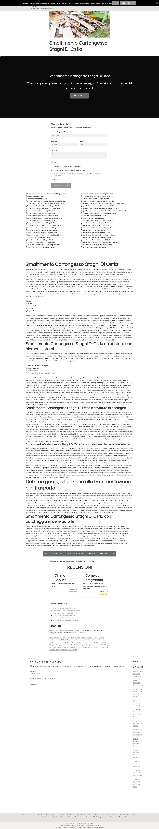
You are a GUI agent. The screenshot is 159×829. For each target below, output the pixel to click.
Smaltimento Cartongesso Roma (64, 608)
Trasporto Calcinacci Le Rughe (137, 723)
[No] (157, 3)
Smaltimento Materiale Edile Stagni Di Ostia (74, 645)
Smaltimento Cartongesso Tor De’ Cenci (66, 611)
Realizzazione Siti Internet (62, 827)
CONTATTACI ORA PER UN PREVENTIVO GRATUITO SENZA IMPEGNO (79, 554)
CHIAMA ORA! (79, 96)
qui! (85, 170)
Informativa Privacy (65, 825)
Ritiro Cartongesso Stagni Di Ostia (96, 647)
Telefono (54, 141)
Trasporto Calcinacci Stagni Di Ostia (79, 640)
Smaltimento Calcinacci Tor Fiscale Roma (138, 773)
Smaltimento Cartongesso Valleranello (66, 620)
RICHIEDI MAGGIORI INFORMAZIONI (42, 678)
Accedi (97, 825)
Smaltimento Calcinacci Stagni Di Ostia (84, 637)
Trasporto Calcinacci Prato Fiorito (137, 764)
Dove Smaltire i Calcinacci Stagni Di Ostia (63, 650)
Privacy (54, 162)
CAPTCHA (54, 179)
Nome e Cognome (58, 132)
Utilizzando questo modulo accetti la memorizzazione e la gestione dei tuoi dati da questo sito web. (77, 174)
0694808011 (36, 673)
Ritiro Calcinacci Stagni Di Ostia (59, 637)
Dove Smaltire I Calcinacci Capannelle (138, 674)
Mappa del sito (91, 825)
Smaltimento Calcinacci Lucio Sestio (137, 732)
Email (82, 141)
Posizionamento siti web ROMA (78, 827)
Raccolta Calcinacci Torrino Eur (137, 703)
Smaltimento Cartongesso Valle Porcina (66, 618)
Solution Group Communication (95, 827)
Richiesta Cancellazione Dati (78, 825)
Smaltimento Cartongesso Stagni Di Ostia (69, 647)
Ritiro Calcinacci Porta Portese (138, 682)
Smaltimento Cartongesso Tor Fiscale (65, 613)
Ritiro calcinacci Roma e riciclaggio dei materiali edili (66, 630)
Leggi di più (128, 3)
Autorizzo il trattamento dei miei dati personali (67, 166)
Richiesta (55, 150)
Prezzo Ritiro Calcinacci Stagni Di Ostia (73, 642)
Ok (115, 3)
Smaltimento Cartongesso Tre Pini (64, 615)
